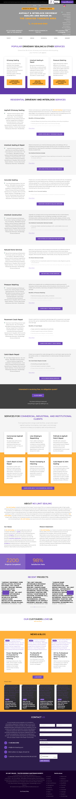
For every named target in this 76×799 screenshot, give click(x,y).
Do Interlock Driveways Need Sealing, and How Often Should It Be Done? (11, 705)
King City (49, 787)
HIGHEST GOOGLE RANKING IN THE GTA (38, 31)
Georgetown (50, 785)
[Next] (70, 593)
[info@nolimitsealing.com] (6, 747)
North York (63, 776)
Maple (49, 791)
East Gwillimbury (51, 783)
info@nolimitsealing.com (15, 747)
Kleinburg (49, 789)
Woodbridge (64, 796)
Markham (49, 794)
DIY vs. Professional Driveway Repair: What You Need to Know (61, 655)
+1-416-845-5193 (13, 743)
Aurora (49, 776)
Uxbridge (63, 791)
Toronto (63, 787)
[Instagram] (64, 6)
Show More (31, 128)
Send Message (44, 760)
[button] (35, 8)
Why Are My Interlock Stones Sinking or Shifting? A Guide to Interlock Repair (29, 705)
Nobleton (63, 778)
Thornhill (63, 785)
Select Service (43, 739)
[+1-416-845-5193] (6, 742)
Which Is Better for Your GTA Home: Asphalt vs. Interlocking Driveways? (64, 705)
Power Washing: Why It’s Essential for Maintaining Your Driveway (14, 655)
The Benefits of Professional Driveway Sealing (36, 655)
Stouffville (63, 783)
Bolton (49, 778)
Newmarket (50, 796)
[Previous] (5, 593)
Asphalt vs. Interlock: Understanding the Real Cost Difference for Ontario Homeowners (46, 705)
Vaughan (63, 794)
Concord (49, 781)
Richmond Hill (64, 781)
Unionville (63, 789)
